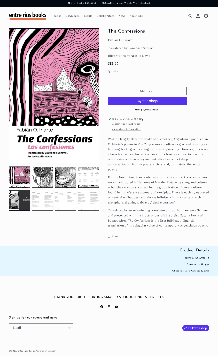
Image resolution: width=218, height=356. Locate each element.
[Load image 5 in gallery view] (19, 200)
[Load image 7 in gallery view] (65, 200)
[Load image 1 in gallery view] (19, 177)
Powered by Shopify (45, 351)
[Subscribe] (69, 327)
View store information (126, 129)
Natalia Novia (189, 215)
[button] (190, 16)
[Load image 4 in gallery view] (88, 177)
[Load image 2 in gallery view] (42, 177)
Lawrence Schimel (196, 210)
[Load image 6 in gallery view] (42, 200)
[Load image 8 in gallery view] (88, 200)
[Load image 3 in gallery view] (65, 177)
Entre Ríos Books (26, 351)
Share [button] (115, 236)
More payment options (147, 109)
